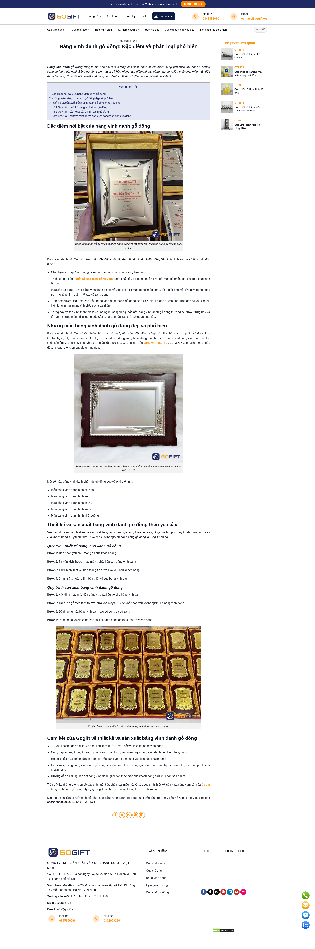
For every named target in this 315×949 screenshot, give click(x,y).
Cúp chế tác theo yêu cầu (179, 29)
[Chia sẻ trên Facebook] (115, 815)
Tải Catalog (166, 16)
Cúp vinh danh (55, 29)
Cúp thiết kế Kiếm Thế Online (247, 56)
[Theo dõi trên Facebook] (204, 892)
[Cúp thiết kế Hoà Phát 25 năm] (226, 89)
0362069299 (112, 920)
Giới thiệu (112, 16)
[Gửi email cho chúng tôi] (217, 892)
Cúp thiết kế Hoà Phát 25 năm (248, 91)
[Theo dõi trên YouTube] (237, 892)
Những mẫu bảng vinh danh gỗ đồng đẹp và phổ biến (81, 98)
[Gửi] (264, 30)
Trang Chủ (94, 16)
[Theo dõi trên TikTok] (210, 892)
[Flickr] (243, 892)
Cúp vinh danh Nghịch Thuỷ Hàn (247, 126)
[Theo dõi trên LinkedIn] (230, 892)
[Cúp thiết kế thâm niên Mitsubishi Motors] (226, 107)
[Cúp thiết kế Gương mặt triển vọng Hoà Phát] (226, 71)
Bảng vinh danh (104, 29)
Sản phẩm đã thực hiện (213, 29)
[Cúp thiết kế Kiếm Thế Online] (226, 54)
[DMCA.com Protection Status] (223, 930)
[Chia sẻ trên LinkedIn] (142, 815)
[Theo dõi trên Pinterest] (223, 892)
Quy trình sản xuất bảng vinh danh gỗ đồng (81, 111)
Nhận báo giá (193, 4)
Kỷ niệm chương (127, 29)
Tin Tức (145, 16)
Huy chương (152, 29)
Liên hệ (130, 16)
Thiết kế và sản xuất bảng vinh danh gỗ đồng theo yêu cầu (84, 102)
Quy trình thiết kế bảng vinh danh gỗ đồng (80, 107)
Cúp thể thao (79, 29)
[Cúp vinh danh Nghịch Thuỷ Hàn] (226, 124)
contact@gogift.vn (254, 18)
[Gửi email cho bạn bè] (129, 815)
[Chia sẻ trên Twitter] (122, 815)
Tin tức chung (128, 41)
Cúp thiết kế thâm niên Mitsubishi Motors (247, 109)
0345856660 (211, 18)
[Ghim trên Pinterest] (135, 815)
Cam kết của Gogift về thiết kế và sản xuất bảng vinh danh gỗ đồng (90, 115)
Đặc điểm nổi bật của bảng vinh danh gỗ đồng (77, 93)
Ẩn (136, 86)
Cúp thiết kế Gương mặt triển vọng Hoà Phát (248, 73)
